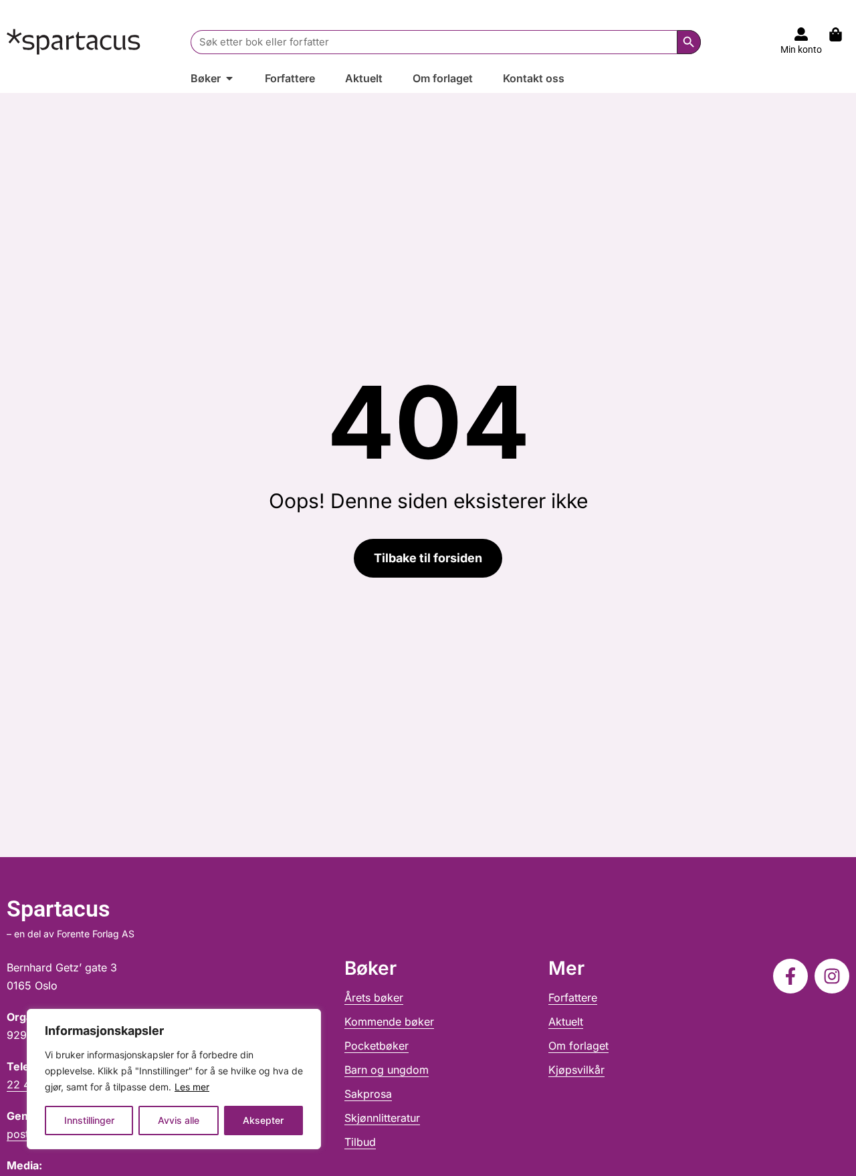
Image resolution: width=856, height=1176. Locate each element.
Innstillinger (89, 1120)
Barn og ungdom (386, 1069)
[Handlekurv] (842, 34)
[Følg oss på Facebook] (790, 976)
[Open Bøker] (229, 78)
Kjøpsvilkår (576, 1069)
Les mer (192, 1086)
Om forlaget (578, 1045)
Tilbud (360, 1142)
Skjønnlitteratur (382, 1118)
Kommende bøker (389, 1021)
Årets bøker (373, 997)
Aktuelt (565, 1021)
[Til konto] (801, 34)
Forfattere (572, 997)
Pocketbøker (376, 1045)
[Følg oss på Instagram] (832, 976)
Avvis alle (178, 1120)
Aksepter (263, 1120)
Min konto (801, 49)
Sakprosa (368, 1093)
